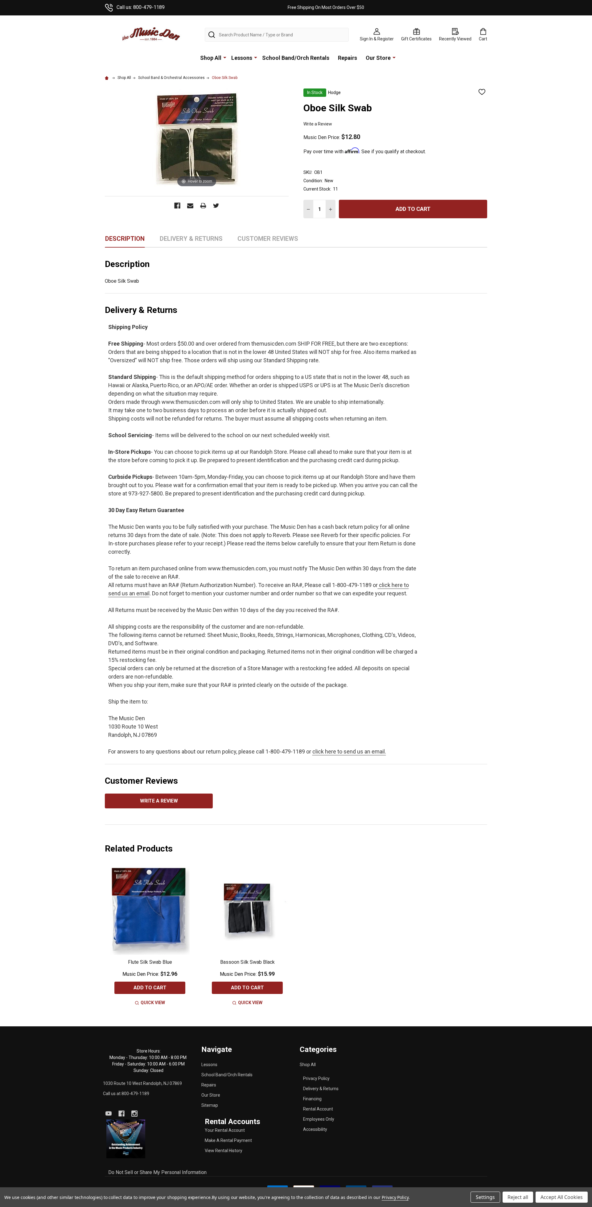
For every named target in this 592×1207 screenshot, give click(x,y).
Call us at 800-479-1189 (126, 1093)
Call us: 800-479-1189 (141, 7)
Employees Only (318, 1119)
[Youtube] (108, 1113)
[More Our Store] (394, 57)
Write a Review (317, 123)
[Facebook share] (177, 205)
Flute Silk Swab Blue (150, 962)
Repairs (347, 58)
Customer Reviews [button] (267, 241)
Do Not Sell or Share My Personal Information (157, 1172)
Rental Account (318, 1108)
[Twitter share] (216, 205)
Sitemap (209, 1105)
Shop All (210, 58)
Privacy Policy (316, 1078)
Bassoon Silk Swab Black (247, 962)
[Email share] (190, 205)
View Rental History (223, 1150)
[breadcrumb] (107, 78)
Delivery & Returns (321, 1088)
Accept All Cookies (562, 1197)
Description (125, 238)
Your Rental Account (225, 1130)
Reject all (518, 1197)
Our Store (378, 58)
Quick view (153, 1002)
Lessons (241, 58)
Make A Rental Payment (228, 1140)
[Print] (203, 205)
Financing (312, 1098)
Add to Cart (413, 209)
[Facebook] (121, 1113)
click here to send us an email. (349, 751)
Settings (485, 1197)
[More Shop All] (224, 57)
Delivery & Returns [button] (191, 241)
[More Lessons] (255, 57)
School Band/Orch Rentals (295, 58)
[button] (126, 1139)
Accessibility (315, 1129)
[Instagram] (134, 1113)
